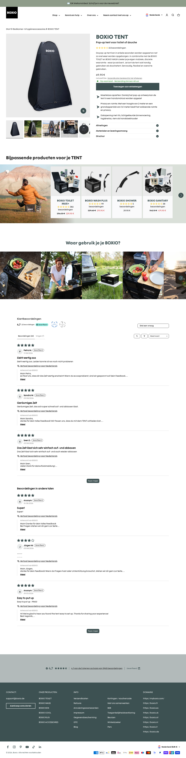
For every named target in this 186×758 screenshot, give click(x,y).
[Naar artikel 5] (87, 129)
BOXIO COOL (45, 713)
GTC (76, 722)
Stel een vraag (147, 325)
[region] (48, 75)
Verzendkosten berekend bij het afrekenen (124, 78)
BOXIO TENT (53, 29)
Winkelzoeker (114, 722)
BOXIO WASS (45, 703)
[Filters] (144, 336)
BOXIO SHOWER (127, 200)
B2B (109, 708)
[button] (102, 48)
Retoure (77, 703)
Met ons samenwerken (118, 703)
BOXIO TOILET (45, 698)
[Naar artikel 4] (69, 129)
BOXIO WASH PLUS (96, 200)
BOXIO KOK (44, 708)
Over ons (91, 15)
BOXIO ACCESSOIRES (48, 722)
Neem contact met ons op (116, 15)
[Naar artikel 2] (33, 129)
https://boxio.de (151, 731)
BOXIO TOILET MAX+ (65, 202)
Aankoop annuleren (20, 706)
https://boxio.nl (150, 722)
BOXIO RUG (44, 717)
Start (8, 29)
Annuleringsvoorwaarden (86, 708)
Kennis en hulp (72, 15)
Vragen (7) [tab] (40, 336)
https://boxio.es (150, 708)
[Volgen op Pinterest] (20, 747)
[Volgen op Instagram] (14, 747)
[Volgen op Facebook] (7, 747)
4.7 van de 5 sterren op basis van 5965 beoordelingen (96, 668)
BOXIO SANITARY (158, 200)
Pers (110, 727)
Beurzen (111, 717)
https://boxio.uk (150, 713)
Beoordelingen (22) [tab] (26, 336)
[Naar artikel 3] (51, 129)
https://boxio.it (150, 727)
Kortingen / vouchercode (120, 698)
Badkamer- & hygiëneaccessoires (29, 29)
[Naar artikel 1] (14, 129)
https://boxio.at (150, 717)
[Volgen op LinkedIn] (40, 747)
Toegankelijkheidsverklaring (121, 713)
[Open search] (137, 336)
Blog (76, 727)
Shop (54, 15)
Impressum (79, 713)
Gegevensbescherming (85, 717)
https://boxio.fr (150, 703)
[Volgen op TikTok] (33, 747)
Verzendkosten (81, 698)
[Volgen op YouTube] (27, 747)
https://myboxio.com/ (153, 698)
